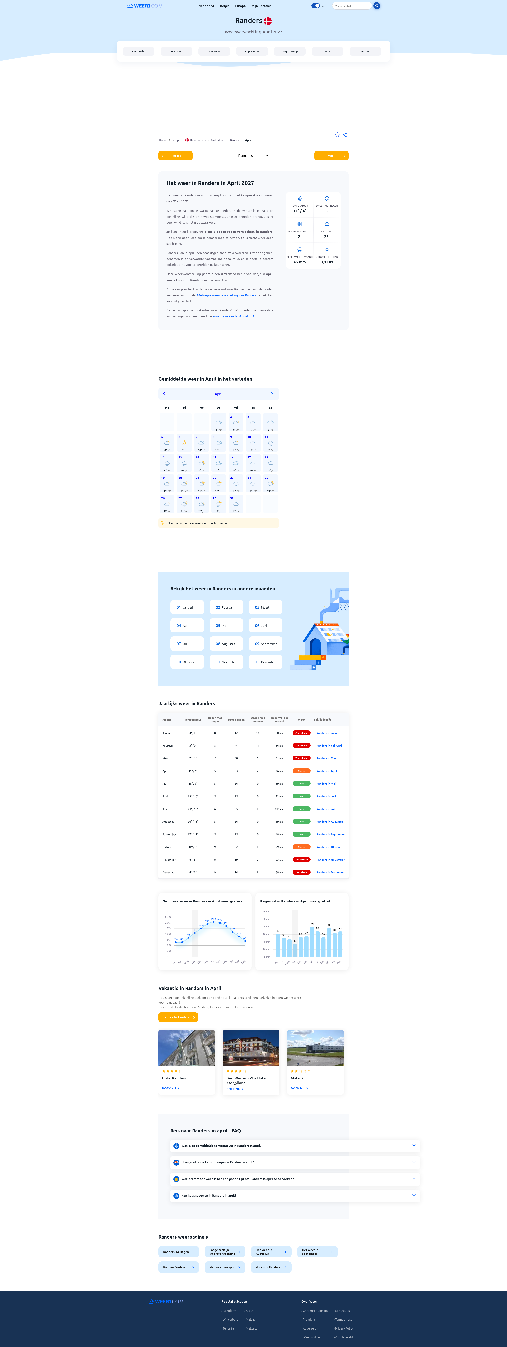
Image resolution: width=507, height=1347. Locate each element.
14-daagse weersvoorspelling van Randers (226, 295)
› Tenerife (227, 1328)
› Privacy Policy (343, 1328)
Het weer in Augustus (264, 1251)
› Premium (308, 1319)
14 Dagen (176, 51)
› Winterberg (229, 1319)
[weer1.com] (144, 5)
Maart (176, 156)
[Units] (315, 5)
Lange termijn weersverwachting (222, 1251)
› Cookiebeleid (343, 1337)
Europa (240, 5)
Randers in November (330, 859)
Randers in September (330, 834)
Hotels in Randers (176, 1017)
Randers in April (326, 771)
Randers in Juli (325, 809)
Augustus (214, 51)
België (224, 5)
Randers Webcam (175, 1267)
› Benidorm (228, 1310)
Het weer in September (310, 1251)
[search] (376, 5)
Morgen (365, 51)
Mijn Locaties (261, 5)
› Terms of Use (343, 1319)
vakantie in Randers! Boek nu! (233, 316)
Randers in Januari (328, 733)
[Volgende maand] (272, 394)
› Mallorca (250, 1328)
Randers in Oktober (329, 847)
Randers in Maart (327, 758)
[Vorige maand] (165, 394)
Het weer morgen (222, 1267)
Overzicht (138, 51)
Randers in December (330, 872)
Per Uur (328, 51)
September (252, 51)
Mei (330, 156)
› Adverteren (309, 1328)
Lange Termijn (290, 51)
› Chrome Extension (314, 1310)
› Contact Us (342, 1310)
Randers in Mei (326, 783)
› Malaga (250, 1319)
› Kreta (248, 1310)
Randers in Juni (326, 796)
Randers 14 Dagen (176, 1252)
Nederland (206, 5)
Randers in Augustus (329, 821)
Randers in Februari (329, 745)
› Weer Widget (310, 1337)
